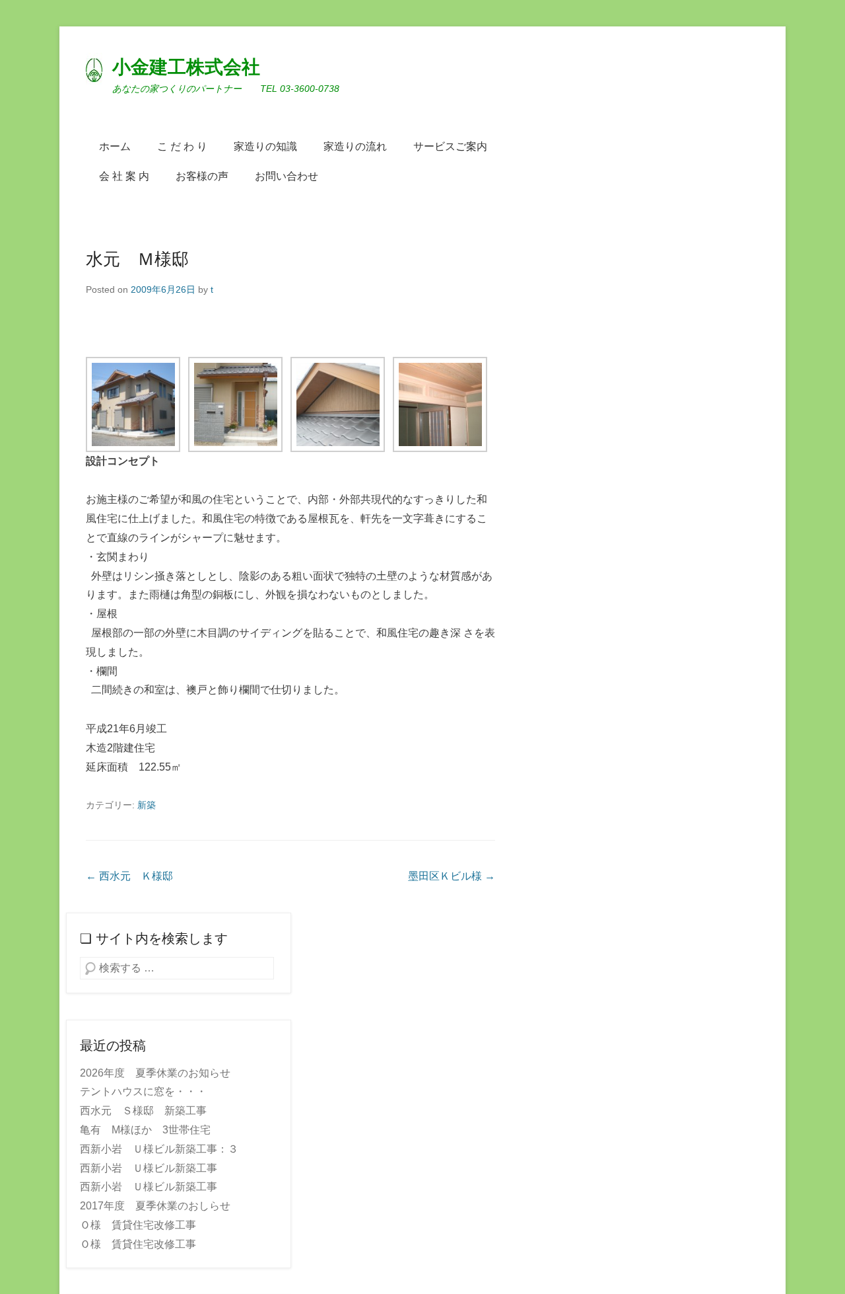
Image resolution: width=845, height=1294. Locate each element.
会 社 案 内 (124, 176)
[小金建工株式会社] (94, 69)
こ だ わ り (182, 146)
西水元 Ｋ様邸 (129, 876)
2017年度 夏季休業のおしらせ (155, 1205)
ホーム (115, 146)
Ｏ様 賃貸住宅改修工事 (138, 1225)
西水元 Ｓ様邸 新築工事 (143, 1110)
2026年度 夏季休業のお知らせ (155, 1073)
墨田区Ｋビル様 (451, 876)
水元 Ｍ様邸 (137, 259)
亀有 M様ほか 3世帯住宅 (145, 1129)
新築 (146, 805)
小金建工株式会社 (186, 67)
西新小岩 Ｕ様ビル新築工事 (148, 1168)
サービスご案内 (450, 146)
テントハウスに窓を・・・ (143, 1091)
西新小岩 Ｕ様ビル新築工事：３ (159, 1149)
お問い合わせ (286, 176)
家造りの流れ (355, 146)
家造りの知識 (265, 146)
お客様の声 (202, 176)
